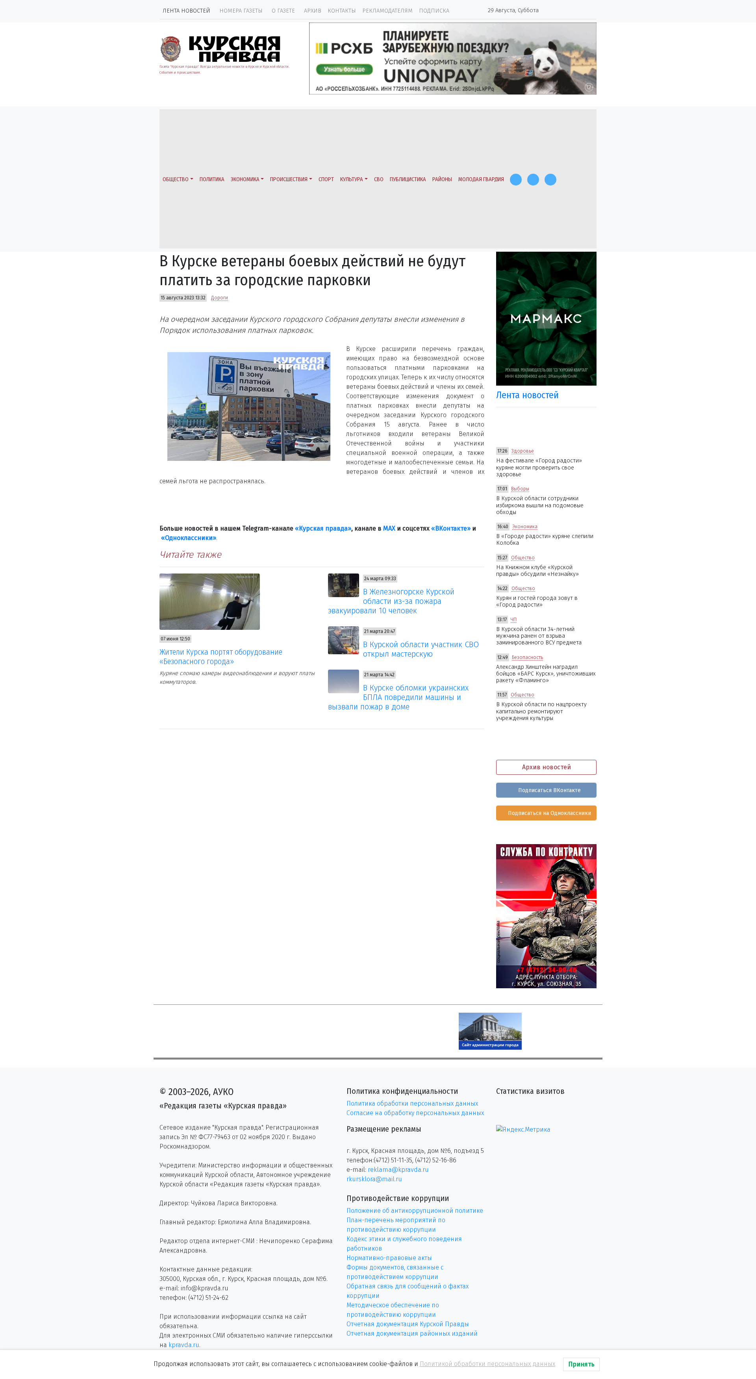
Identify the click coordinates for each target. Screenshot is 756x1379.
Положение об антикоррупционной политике (414, 1210)
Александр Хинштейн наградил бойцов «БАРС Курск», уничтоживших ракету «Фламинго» (546, 674)
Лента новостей (186, 10)
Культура (351, 179)
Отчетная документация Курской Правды (407, 1324)
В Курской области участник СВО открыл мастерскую (421, 649)
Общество (176, 179)
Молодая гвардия (481, 179)
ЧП (514, 619)
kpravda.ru (184, 1345)
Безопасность (527, 657)
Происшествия (289, 179)
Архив (312, 10)
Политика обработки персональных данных (412, 1103)
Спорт (326, 179)
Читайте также (190, 554)
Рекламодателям (387, 10)
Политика (212, 179)
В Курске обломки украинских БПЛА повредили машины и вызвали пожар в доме (398, 697)
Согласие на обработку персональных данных (415, 1113)
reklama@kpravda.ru (398, 1169)
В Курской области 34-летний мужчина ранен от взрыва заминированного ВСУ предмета (539, 636)
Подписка (434, 10)
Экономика (245, 179)
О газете (283, 10)
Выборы (520, 489)
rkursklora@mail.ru (374, 1179)
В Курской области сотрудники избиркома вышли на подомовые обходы (540, 505)
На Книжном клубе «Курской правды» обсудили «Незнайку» (537, 570)
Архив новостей (546, 767)
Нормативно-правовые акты (389, 1258)
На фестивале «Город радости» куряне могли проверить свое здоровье (539, 467)
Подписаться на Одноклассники (548, 813)
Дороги (219, 298)
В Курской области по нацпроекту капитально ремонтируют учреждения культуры (541, 711)
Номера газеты (241, 10)
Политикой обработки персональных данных (487, 1364)
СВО (379, 179)
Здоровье (522, 451)
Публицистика (408, 179)
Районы (442, 179)
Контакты (342, 10)
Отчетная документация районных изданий (412, 1333)
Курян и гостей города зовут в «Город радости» (537, 601)
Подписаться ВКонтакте (549, 790)
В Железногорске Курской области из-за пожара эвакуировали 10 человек (391, 601)
